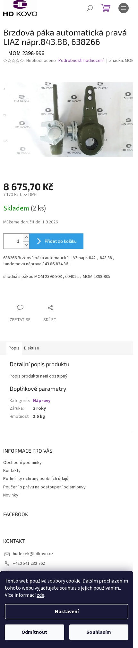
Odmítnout (34, 632)
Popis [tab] (14, 348)
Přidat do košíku (61, 241)
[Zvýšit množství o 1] (26, 237)
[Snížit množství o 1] (26, 245)
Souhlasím (98, 632)
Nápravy (41, 401)
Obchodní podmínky (22, 462)
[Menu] (123, 8)
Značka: (121, 60)
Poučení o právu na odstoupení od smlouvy (44, 487)
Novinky (10, 495)
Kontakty (12, 470)
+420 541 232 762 (29, 563)
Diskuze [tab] (31, 348)
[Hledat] (89, 8)
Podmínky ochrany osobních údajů (35, 479)
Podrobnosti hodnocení (81, 61)
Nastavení (67, 611)
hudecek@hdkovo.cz (33, 554)
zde (40, 595)
